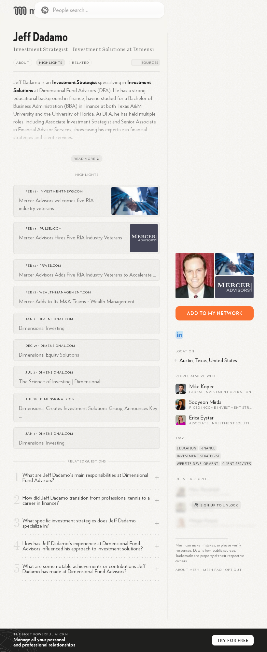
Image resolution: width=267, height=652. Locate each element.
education (187, 448)
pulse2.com (51, 228)
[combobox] (99, 10)
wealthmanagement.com (65, 292)
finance (208, 448)
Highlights (50, 62)
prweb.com (50, 265)
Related (80, 62)
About (22, 62)
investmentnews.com (61, 191)
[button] (212, 570)
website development (197, 463)
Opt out (233, 570)
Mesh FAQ (212, 570)
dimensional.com (55, 319)
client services (236, 463)
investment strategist (198, 456)
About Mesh (188, 570)
